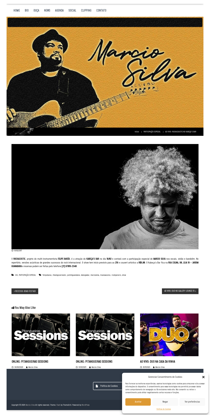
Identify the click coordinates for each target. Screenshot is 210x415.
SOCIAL (72, 11)
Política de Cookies (164, 409)
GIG (16, 275)
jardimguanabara (73, 275)
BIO (27, 11)
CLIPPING (86, 11)
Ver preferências (192, 402)
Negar (165, 402)
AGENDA (59, 11)
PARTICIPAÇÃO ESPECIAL (152, 131)
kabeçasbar (85, 275)
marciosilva (95, 275)
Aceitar (138, 402)
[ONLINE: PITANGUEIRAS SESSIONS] (41, 334)
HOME (16, 11)
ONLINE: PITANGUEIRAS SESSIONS (30, 362)
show (124, 275)
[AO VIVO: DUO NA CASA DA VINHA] (169, 334)
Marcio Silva (33, 367)
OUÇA (36, 11)
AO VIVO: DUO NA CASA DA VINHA (157, 362)
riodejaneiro (116, 275)
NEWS (47, 11)
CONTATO (101, 11)
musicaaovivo (105, 275)
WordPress (85, 405)
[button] (203, 377)
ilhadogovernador (59, 275)
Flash (58, 405)
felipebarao (47, 275)
